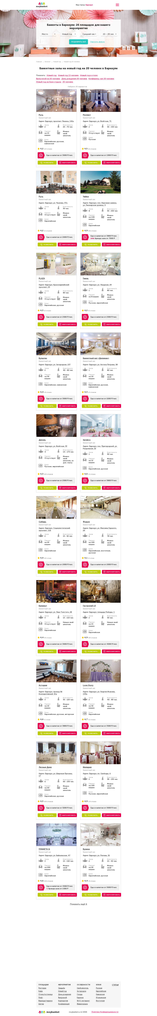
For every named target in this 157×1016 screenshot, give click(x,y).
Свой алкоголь (82, 988)
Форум (86, 522)
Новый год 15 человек (68, 75)
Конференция (63, 1004)
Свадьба (61, 988)
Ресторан (42, 988)
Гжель (86, 278)
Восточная (100, 1001)
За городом (81, 991)
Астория (43, 685)
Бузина (86, 849)
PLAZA (42, 278)
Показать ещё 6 (78, 904)
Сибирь (42, 522)
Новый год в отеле (89, 75)
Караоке (80, 997)
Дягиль (42, 440)
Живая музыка (82, 1004)
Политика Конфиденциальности (105, 1012)
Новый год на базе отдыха (48, 82)
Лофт (41, 997)
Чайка (86, 196)
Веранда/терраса (45, 1001)
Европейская (101, 991)
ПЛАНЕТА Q (44, 849)
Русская (99, 988)
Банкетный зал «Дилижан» (96, 358)
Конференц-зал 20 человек (101, 78)
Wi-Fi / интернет (83, 1001)
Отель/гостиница (45, 994)
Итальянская (101, 997)
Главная (39, 61)
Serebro (87, 440)
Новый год (57, 61)
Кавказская (100, 994)
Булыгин (43, 358)
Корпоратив (63, 1001)
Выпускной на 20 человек (48, 78)
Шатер (41, 1004)
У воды (79, 994)
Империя (87, 767)
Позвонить (48, 163)
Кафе (41, 991)
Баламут (43, 606)
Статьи (115, 985)
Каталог (47, 61)
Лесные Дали (45, 767)
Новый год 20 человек (72, 61)
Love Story (88, 685)
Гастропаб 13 (89, 606)
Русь (41, 115)
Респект (87, 115)
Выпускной (62, 997)
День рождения (64, 994)
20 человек (68, 82)
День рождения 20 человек (74, 78)
